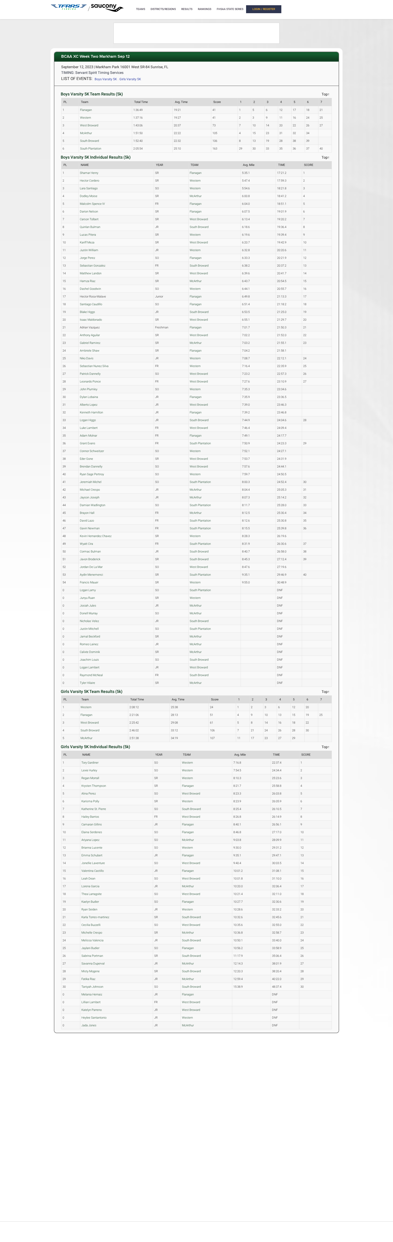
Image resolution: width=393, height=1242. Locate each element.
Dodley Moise (88, 196)
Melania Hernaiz (91, 994)
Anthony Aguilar (90, 335)
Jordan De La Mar (91, 567)
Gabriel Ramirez (90, 343)
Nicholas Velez (89, 621)
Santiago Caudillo (91, 304)
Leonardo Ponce (90, 381)
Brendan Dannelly (91, 466)
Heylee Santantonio (93, 1017)
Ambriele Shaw (89, 350)
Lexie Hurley (89, 770)
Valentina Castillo (92, 870)
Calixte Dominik (90, 652)
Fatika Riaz (88, 979)
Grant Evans (87, 443)
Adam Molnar (88, 435)
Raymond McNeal (91, 675)
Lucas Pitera (88, 234)
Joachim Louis (89, 659)
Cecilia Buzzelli (91, 925)
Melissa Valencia (92, 940)
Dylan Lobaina (89, 397)
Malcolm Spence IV (92, 203)
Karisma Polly (90, 801)
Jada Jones (88, 1025)
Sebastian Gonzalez (92, 265)
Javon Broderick (90, 559)
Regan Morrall (90, 778)
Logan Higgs (88, 420)
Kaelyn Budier (90, 901)
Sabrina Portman (92, 955)
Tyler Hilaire (87, 683)
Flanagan (86, 110)
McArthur (86, 133)
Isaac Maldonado (91, 319)
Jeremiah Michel (90, 482)
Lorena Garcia (90, 886)
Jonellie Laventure (93, 863)
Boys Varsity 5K (106, 79)
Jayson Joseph (89, 497)
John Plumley (88, 389)
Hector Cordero (89, 180)
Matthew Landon (90, 273)
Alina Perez (88, 793)
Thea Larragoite (91, 894)
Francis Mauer (89, 582)
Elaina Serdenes (91, 832)
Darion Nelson (89, 211)
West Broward (89, 125)
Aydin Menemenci (91, 574)
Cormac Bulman (90, 551)
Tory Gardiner (89, 762)
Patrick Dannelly (90, 373)
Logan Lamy (88, 590)
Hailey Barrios (90, 816)
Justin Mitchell (89, 628)
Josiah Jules (88, 605)
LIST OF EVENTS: (76, 78)
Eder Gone (86, 458)
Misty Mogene (90, 971)
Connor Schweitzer (92, 451)
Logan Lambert (89, 667)
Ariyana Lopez (90, 840)
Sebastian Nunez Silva (94, 366)
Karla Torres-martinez (95, 917)
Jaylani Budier (90, 948)
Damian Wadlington (92, 505)
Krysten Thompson (93, 785)
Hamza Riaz (87, 281)
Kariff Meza (87, 242)
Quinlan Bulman (90, 227)
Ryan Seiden (89, 909)
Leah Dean (88, 878)
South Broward (89, 140)
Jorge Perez (87, 258)
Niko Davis (86, 358)
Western (85, 117)
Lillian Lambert (91, 1002)
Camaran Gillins (91, 824)
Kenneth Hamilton (91, 412)
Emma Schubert (91, 855)
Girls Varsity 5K (130, 79)
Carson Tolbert (89, 219)
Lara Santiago (89, 188)
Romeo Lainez (89, 644)
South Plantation (90, 148)
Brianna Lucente (91, 847)
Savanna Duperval (93, 963)
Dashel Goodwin (90, 288)
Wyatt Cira (86, 543)
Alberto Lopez (88, 404)
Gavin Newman (90, 528)
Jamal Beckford (90, 636)
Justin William (89, 250)
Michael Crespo (90, 489)
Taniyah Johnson (92, 986)
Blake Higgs (87, 312)
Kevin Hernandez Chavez (95, 536)
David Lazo (87, 520)
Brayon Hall (87, 513)
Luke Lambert (89, 428)
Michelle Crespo (91, 932)
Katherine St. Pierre (93, 809)
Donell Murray (89, 613)
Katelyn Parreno (91, 1010)
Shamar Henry (89, 173)
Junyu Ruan (87, 598)
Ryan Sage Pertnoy (92, 474)
